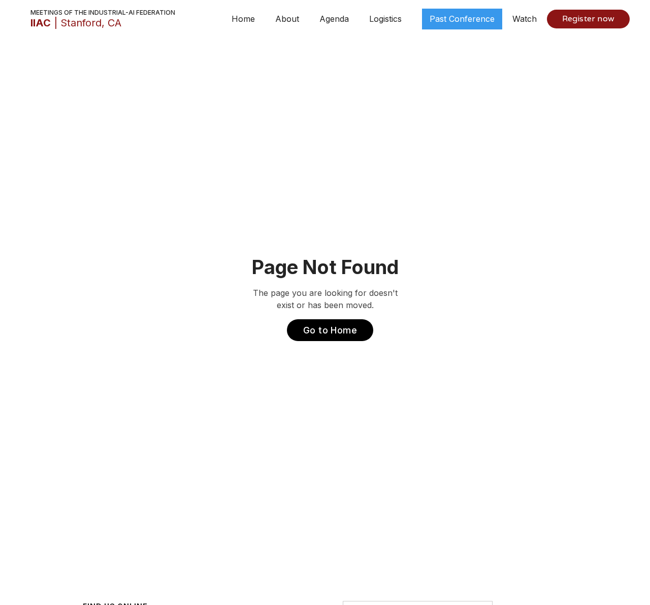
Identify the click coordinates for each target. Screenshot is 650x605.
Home (243, 19)
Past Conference (462, 19)
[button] (287, 19)
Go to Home (330, 330)
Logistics (385, 19)
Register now (588, 18)
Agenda (334, 19)
